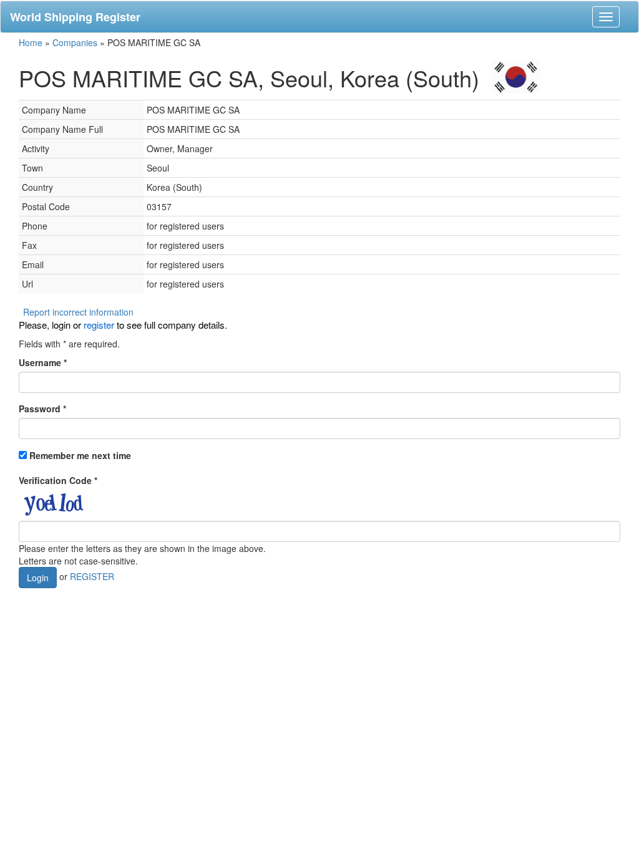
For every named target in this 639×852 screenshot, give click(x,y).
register (99, 324)
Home (30, 42)
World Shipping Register (75, 17)
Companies (74, 42)
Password (42, 408)
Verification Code (58, 480)
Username (43, 362)
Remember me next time (80, 455)
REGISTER (92, 576)
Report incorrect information (78, 312)
